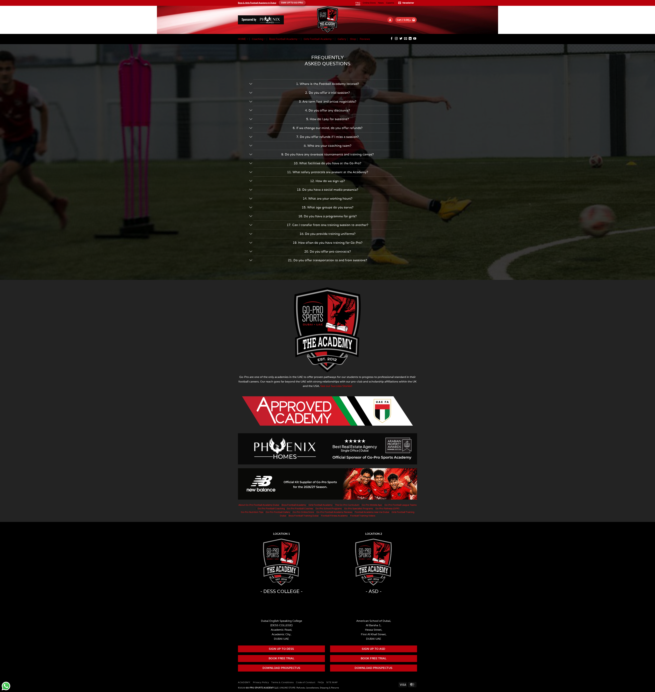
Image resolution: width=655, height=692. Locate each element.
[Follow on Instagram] (396, 38)
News (381, 2)
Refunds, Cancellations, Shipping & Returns (317, 687)
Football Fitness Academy (334, 515)
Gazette (390, 2)
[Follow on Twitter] (400, 38)
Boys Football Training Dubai (303, 515)
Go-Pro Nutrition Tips (252, 512)
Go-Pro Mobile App (372, 504)
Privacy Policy (261, 682)
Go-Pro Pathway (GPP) (387, 508)
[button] (407, 3)
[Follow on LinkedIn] (410, 38)
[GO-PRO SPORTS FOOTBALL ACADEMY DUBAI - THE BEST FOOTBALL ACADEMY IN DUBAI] (327, 20)
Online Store (369, 2)
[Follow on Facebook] (391, 38)
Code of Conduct (305, 682)
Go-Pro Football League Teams (400, 504)
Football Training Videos (362, 515)
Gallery (342, 39)
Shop (353, 39)
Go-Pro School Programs (329, 508)
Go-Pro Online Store (303, 512)
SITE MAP (332, 682)
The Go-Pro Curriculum (347, 504)
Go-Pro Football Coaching (271, 508)
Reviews (365, 39)
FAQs (321, 682)
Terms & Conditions (282, 682)
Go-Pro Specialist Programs (358, 508)
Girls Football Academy (318, 39)
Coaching (257, 39)
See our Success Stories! (336, 386)
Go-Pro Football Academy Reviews (334, 512)
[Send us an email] (405, 38)
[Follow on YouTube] (414, 38)
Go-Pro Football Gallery (278, 512)
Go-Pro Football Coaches (300, 508)
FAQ (357, 2)
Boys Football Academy (283, 39)
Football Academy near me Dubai (372, 512)
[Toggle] (250, 84)
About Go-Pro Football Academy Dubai (258, 504)
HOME (242, 39)
